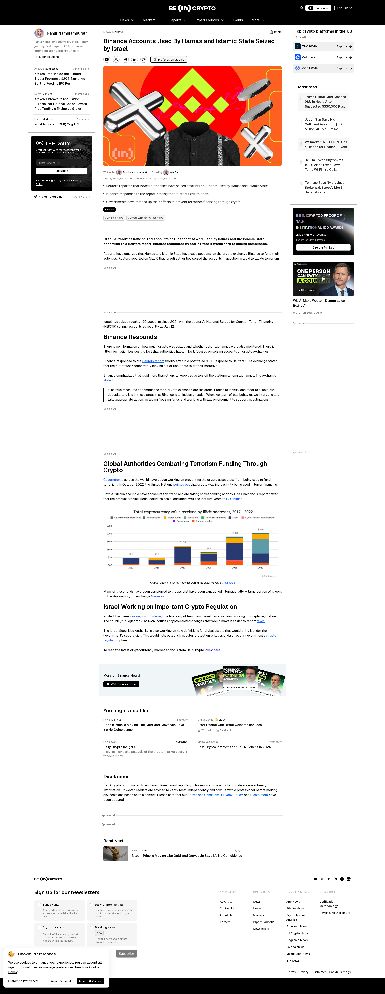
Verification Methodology (329, 904)
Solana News (295, 947)
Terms (291, 972)
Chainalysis (228, 582)
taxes (261, 621)
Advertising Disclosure (335, 913)
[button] (59, 910)
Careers (225, 922)
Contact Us (227, 908)
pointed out (181, 484)
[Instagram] (143, 59)
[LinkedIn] (134, 59)
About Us (226, 915)
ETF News (292, 960)
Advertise (226, 901)
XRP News (293, 901)
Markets (117, 32)
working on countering (146, 616)
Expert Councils (263, 922)
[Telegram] (125, 59)
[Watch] (323, 279)
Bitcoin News (295, 908)
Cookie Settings (340, 972)
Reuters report (153, 361)
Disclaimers (259, 795)
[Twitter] (116, 59)
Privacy (303, 972)
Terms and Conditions (204, 795)
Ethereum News (297, 926)
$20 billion (234, 499)
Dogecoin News (297, 940)
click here (212, 650)
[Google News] (348, 879)
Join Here (80, 196)
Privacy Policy (232, 795)
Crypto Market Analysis (296, 917)
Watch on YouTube (306, 312)
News (107, 32)
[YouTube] (106, 59)
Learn (257, 908)
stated (108, 380)
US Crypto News (297, 933)
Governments (113, 480)
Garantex (157, 596)
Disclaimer (319, 972)
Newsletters (261, 929)
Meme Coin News (298, 954)
